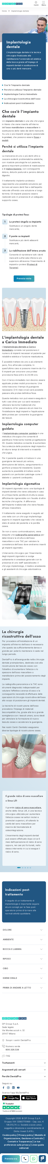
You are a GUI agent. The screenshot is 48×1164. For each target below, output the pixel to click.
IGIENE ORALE (10, 978)
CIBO (5, 968)
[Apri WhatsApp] (33, 1158)
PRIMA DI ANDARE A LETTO (17, 988)
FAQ (7, 1056)
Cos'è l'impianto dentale (17, 85)
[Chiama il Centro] (25, 1158)
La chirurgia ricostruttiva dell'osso (22, 98)
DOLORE (7, 930)
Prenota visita (24, 278)
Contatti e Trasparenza (20, 1141)
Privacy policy (25, 1135)
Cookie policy (9, 1135)
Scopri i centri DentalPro (18, 1040)
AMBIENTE (8, 939)
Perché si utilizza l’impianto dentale (22, 89)
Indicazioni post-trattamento (19, 103)
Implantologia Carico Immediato (20, 94)
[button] (19, 867)
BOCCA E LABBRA (12, 949)
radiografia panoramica (27, 535)
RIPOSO (7, 959)
